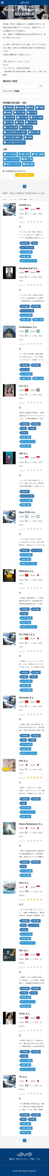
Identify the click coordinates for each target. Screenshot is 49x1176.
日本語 (29, 137)
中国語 (41, 107)
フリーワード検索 (11, 91)
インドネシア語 (12, 127)
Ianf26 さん (25, 205)
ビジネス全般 (11, 154)
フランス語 (20, 112)
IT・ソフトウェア (13, 159)
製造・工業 (28, 159)
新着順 (31, 199)
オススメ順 (12, 199)
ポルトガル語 (37, 117)
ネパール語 (35, 132)
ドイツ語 (33, 112)
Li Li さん (23, 385)
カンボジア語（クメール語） (16, 132)
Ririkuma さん (26, 571)
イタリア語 (10, 117)
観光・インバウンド (13, 164)
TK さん (23, 1076)
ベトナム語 (32, 122)
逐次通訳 (21, 107)
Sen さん (23, 950)
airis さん (24, 882)
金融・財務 (25, 154)
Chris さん (24, 1013)
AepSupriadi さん (28, 268)
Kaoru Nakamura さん (31, 824)
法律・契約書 (39, 154)
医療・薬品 (29, 164)
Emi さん (23, 760)
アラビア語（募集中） (14, 137)
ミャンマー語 (27, 127)
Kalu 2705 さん (27, 512)
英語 (31, 107)
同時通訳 (10, 107)
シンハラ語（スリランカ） (15, 142)
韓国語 (9, 112)
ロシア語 (10, 122)
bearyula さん (26, 697)
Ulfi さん (23, 453)
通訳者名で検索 (10, 81)
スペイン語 (23, 117)
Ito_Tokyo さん (27, 634)
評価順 (4, 199)
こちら (24, 61)
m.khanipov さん (28, 327)
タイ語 (20, 122)
